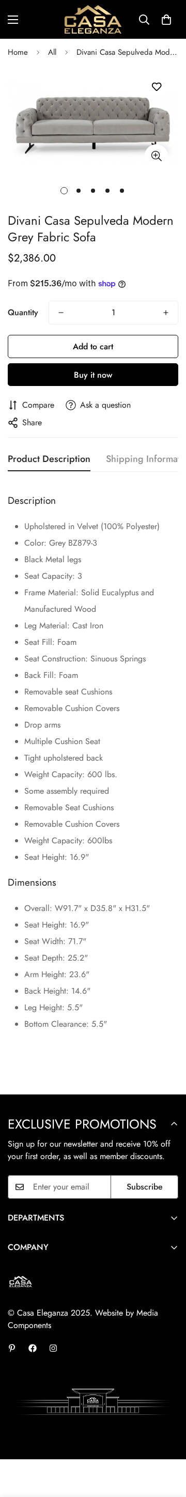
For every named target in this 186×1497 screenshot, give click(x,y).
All (52, 52)
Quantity (23, 312)
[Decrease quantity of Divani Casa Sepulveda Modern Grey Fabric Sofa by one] (61, 312)
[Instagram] (53, 1348)
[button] (166, 20)
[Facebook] (32, 1348)
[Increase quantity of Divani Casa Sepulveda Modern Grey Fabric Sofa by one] (166, 312)
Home (18, 52)
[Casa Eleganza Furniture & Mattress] (93, 19)
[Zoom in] (156, 155)
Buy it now (93, 375)
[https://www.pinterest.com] (12, 1348)
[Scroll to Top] (167, 1442)
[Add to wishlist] (156, 87)
